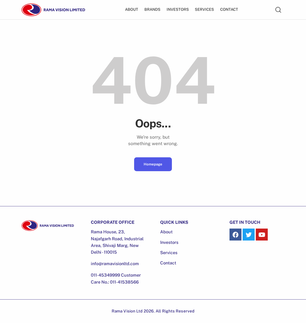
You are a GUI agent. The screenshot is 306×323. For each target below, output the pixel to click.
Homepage (153, 164)
